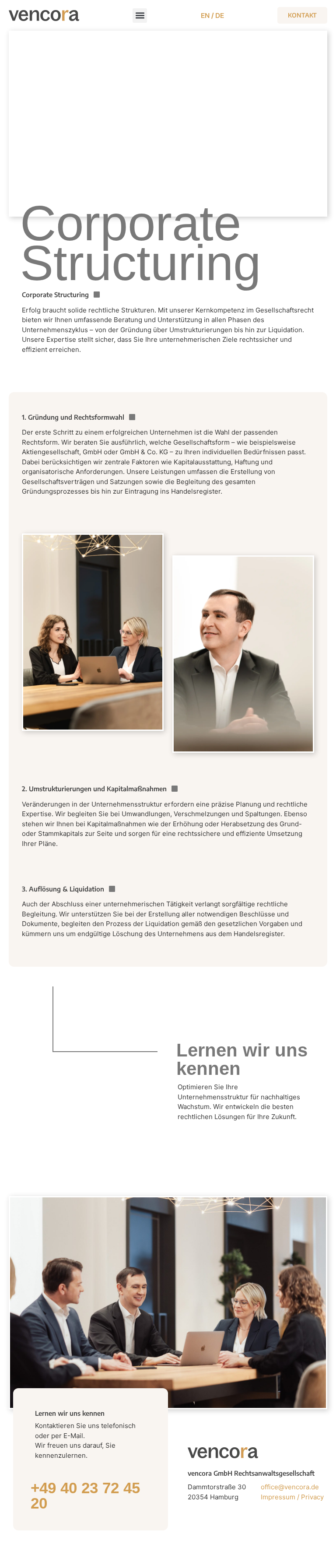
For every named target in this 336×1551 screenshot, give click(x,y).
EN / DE (212, 15)
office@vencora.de (290, 1487)
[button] (140, 15)
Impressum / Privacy (293, 1497)
